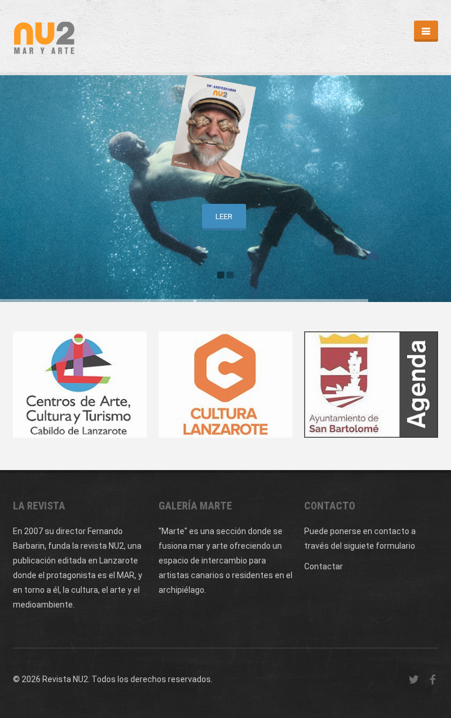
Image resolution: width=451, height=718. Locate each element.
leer (224, 216)
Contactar (323, 566)
